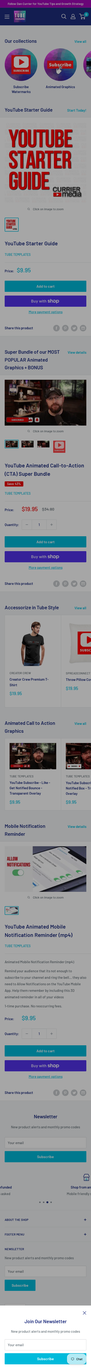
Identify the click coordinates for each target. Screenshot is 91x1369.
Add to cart (45, 286)
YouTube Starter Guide (31, 243)
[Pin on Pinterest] (65, 327)
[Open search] (63, 16)
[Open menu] (7, 17)
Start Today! (76, 110)
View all (80, 41)
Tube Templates (18, 254)
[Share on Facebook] (56, 327)
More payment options (46, 312)
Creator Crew (20, 673)
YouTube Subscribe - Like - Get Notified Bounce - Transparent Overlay (30, 788)
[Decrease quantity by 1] (27, 525)
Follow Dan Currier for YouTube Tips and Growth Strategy (46, 4)
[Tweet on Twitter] (74, 327)
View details (77, 352)
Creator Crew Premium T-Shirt (29, 682)
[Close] (84, 1312)
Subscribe (45, 1358)
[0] (82, 16)
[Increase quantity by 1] (51, 525)
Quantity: (12, 525)
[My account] (73, 16)
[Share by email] (83, 327)
